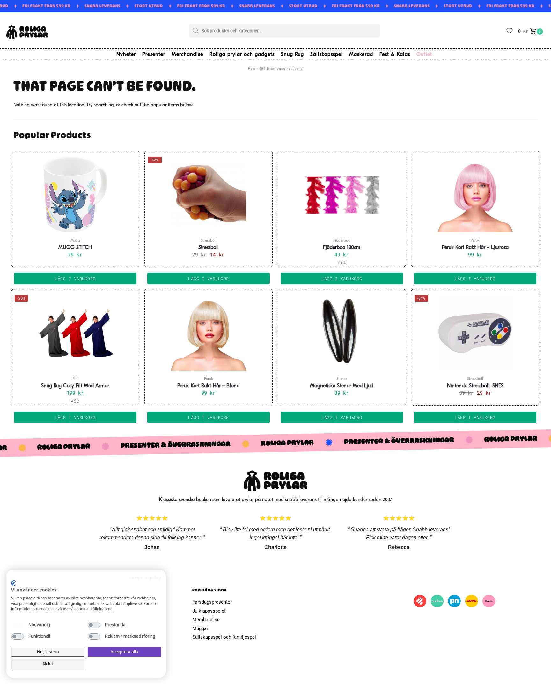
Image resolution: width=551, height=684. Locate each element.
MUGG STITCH (75, 247)
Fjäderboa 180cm (341, 247)
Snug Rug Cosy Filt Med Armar (75, 386)
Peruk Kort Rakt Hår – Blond (208, 386)
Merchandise (206, 619)
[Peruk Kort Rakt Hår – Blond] (208, 332)
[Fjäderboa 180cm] (342, 194)
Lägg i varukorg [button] (75, 278)
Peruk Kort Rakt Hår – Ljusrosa (475, 247)
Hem (251, 69)
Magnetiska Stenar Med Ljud (341, 386)
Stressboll (208, 247)
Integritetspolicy (145, 577)
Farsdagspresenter (212, 602)
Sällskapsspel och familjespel (224, 637)
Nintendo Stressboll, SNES (475, 386)
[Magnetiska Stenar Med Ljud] (342, 332)
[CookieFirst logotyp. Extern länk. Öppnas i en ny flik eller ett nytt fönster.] (13, 583)
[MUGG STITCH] (75, 194)
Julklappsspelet (209, 611)
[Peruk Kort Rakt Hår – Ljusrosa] (475, 194)
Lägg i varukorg (341, 278)
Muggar (200, 628)
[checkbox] (17, 625)
